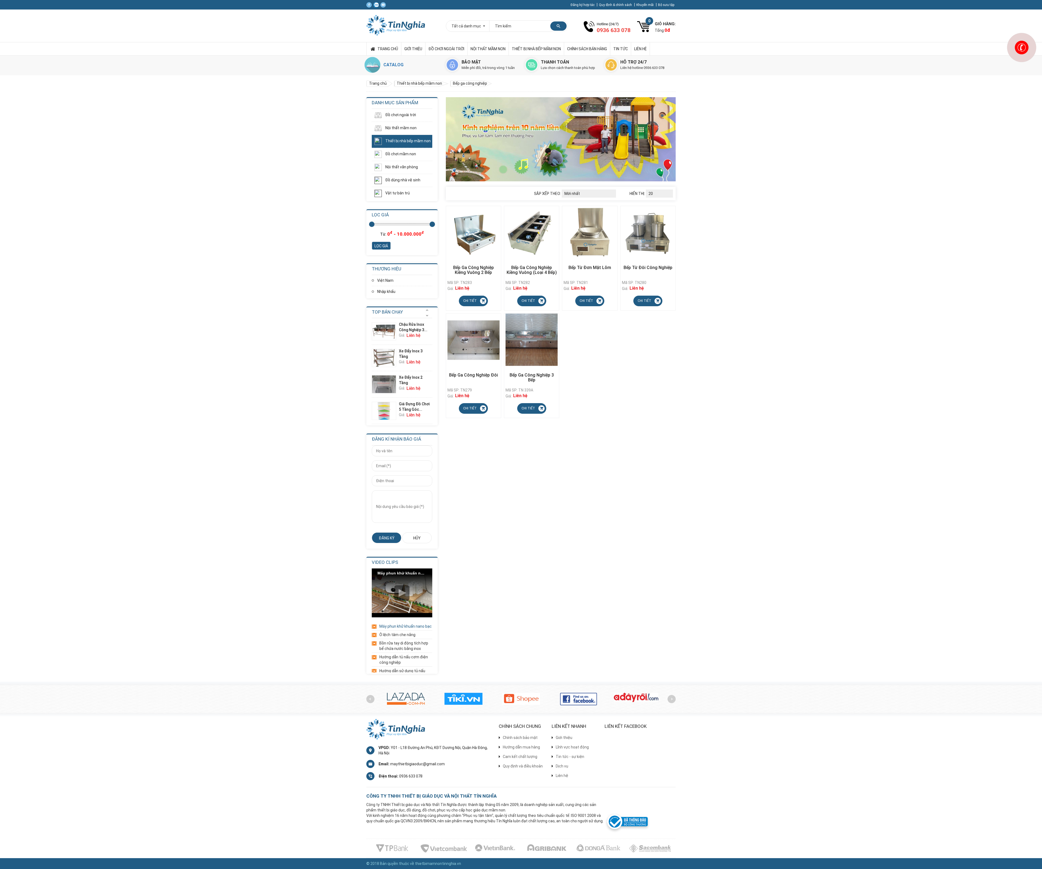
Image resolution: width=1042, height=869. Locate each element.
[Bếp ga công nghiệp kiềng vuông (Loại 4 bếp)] (532, 232)
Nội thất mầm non (488, 49)
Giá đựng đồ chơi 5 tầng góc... (414, 407)
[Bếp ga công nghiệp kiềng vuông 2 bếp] (473, 232)
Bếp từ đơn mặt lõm (589, 267)
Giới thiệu (413, 49)
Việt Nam (385, 280)
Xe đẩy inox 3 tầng (410, 354)
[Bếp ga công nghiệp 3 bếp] (532, 340)
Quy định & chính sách (616, 5)
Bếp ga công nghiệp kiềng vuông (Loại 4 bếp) (532, 270)
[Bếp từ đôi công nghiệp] (648, 232)
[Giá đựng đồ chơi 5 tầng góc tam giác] (385, 411)
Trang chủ (387, 49)
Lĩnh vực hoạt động (572, 747)
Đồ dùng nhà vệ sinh (402, 180)
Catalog (393, 64)
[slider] (371, 224)
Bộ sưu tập (666, 5)
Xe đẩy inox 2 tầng (410, 380)
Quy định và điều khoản (523, 766)
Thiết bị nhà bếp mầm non (536, 49)
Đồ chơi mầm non (400, 154)
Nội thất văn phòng (401, 167)
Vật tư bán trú (397, 193)
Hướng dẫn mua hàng (521, 747)
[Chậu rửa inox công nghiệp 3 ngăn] (385, 331)
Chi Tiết (470, 301)
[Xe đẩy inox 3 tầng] (385, 358)
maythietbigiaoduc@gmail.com (417, 764)
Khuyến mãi (645, 5)
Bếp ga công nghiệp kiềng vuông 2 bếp (473, 270)
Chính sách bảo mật (520, 737)
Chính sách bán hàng (587, 49)
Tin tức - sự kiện (570, 756)
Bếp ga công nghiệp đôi (473, 375)
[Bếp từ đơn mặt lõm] (590, 232)
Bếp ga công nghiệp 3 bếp (532, 378)
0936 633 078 (410, 776)
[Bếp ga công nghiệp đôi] (473, 340)
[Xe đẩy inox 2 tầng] (385, 384)
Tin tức (620, 49)
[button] (427, 310)
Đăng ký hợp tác (583, 5)
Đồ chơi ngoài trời (446, 49)
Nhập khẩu (386, 291)
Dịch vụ (562, 766)
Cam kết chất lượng (520, 756)
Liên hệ (640, 49)
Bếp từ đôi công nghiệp (648, 267)
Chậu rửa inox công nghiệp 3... (413, 327)
